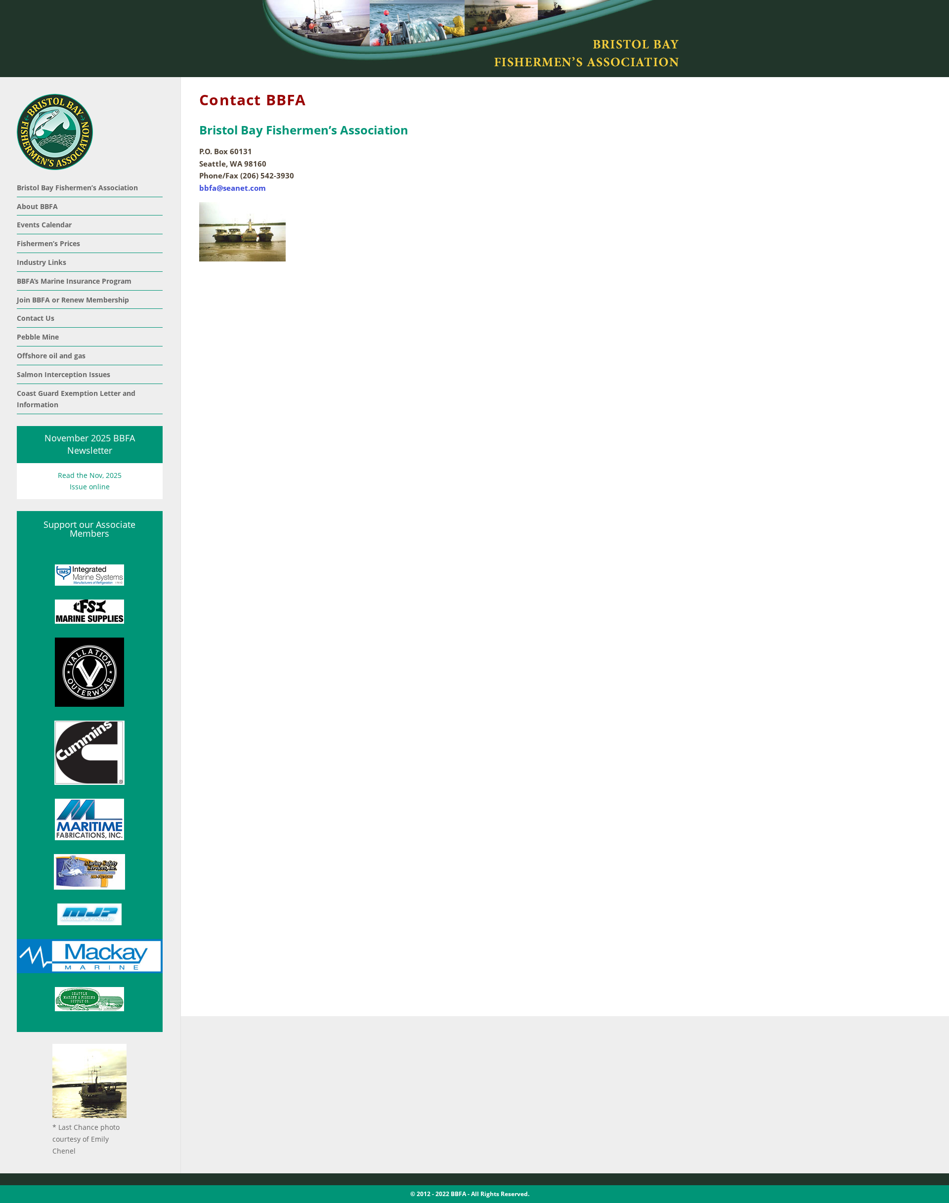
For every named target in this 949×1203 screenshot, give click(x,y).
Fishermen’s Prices (48, 243)
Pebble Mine (38, 337)
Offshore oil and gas (51, 355)
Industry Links (41, 262)
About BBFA (37, 206)
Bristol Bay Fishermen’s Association (77, 187)
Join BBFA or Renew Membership (73, 299)
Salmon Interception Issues (63, 374)
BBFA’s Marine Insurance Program (74, 281)
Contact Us (35, 318)
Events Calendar (44, 224)
